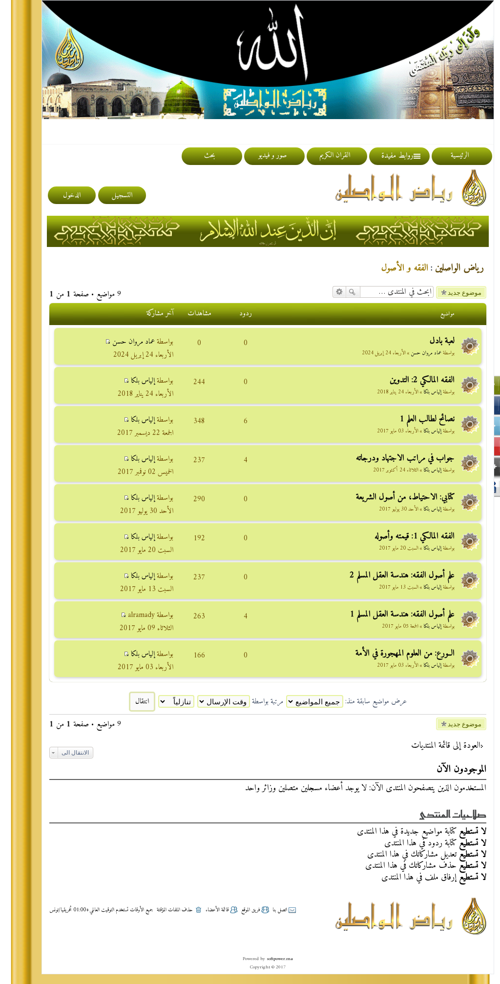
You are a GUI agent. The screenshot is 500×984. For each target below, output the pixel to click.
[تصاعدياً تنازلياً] (175, 701)
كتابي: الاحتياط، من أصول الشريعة (405, 497)
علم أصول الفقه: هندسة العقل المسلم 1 (402, 614)
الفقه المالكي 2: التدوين (422, 380)
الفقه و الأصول (404, 268)
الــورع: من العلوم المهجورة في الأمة (405, 653)
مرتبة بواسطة (266, 701)
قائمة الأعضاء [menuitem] (217, 910)
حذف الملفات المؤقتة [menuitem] (175, 910)
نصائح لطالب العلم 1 (427, 419)
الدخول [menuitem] (72, 195)
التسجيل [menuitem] (122, 195)
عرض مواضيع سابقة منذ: (375, 701)
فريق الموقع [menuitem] (250, 910)
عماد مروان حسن (426, 353)
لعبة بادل (442, 340)
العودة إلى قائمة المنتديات (445, 745)
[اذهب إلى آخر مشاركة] (107, 341)
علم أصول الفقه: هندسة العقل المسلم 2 (402, 575)
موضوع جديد (464, 292)
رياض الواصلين (459, 268)
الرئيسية (460, 156)
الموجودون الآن (461, 769)
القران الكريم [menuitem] (334, 156)
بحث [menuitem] (209, 156)
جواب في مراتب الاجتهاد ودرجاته (405, 458)
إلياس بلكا (432, 392)
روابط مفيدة (397, 156)
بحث (353, 292)
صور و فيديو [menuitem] (272, 156)
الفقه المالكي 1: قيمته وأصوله (415, 536)
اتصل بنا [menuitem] (279, 910)
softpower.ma (280, 959)
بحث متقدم (339, 292)
